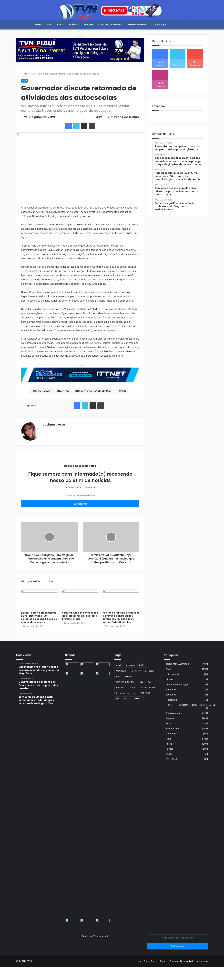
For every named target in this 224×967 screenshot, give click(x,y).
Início (26, 73)
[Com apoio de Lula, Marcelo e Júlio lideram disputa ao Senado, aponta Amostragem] (72, 676)
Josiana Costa (54, 424)
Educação (171, 694)
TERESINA (145, 693)
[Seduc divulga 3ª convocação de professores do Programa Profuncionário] (80, 599)
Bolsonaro (130, 665)
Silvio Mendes (122, 693)
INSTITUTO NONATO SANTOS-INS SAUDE (192, 704)
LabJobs (203, 961)
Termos (163, 961)
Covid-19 (136, 671)
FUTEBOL (129, 676)
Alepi (118, 665)
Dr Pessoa (149, 671)
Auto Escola (42, 391)
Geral (49, 24)
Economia (173, 674)
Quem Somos (150, 961)
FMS (118, 676)
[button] (80, 58)
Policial (169, 743)
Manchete (171, 733)
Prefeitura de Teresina (126, 687)
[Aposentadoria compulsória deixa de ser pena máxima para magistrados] (72, 666)
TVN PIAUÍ (171, 759)
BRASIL (142, 665)
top (117, 698)
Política (74, 24)
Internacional (172, 728)
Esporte (88, 24)
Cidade (169, 679)
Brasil (61, 24)
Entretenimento (138, 24)
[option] (80, 50)
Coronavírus (121, 671)
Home (38, 24)
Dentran (63, 391)
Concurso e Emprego (110, 24)
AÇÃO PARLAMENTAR (177, 664)
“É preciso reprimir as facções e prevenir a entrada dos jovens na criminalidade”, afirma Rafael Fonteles (121, 617)
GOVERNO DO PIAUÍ (125, 682)
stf (135, 693)
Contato (174, 961)
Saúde (169, 754)
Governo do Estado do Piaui (94, 391)
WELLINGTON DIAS (133, 698)
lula (141, 682)
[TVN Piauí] (112, 10)
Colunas (172, 699)
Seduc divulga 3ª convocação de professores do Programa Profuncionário (80, 616)
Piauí (33, 73)
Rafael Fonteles (148, 687)
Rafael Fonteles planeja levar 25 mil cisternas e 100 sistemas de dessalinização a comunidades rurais (39, 617)
